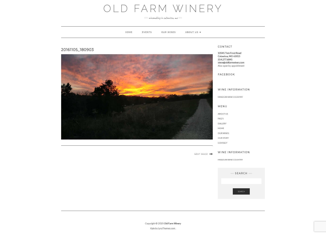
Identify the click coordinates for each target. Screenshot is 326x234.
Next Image (201, 154)
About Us (192, 32)
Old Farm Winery (163, 8)
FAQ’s (220, 118)
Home (128, 32)
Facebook (226, 74)
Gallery (222, 123)
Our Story (223, 138)
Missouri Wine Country (230, 97)
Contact (222, 143)
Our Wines (168, 32)
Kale (152, 228)
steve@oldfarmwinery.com (231, 62)
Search (241, 191)
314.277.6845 (225, 59)
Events (147, 32)
